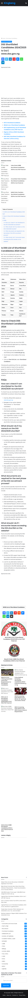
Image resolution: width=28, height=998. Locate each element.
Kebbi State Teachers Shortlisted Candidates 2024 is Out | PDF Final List (18, 194)
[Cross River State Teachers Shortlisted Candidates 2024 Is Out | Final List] (5, 184)
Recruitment (5, 928)
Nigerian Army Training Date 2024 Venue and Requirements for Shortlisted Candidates (6, 681)
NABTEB (4, 968)
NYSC (3, 958)
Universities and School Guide (9, 923)
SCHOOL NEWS (6, 951)
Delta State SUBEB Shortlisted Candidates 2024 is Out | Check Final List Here (7, 828)
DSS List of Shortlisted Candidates (14, 607)
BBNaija (4, 948)
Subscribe (6, 985)
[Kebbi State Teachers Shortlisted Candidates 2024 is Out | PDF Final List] (5, 197)
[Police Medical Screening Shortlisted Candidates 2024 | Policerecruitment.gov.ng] (21, 672)
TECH (3, 946)
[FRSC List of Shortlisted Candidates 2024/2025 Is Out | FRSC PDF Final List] (7, 691)
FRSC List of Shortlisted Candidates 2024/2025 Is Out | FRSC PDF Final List (6, 700)
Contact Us (15, 995)
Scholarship (5, 963)
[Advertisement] (14, 22)
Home (3, 38)
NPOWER (4, 941)
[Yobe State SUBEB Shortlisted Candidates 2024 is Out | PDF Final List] (5, 170)
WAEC (3, 961)
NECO (3, 966)
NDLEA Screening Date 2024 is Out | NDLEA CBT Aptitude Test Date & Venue (20, 698)
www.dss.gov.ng (8, 400)
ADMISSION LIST (6, 933)
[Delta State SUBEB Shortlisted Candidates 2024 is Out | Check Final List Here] (7, 765)
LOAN (3, 956)
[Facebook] (4, 612)
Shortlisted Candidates (11, 38)
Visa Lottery (5, 953)
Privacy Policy (22, 995)
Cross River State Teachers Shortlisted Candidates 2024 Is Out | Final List (18, 181)
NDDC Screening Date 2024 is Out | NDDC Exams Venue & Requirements (21, 709)
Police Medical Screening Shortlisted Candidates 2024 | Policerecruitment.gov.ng (20, 681)
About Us (9, 995)
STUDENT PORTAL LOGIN (8, 938)
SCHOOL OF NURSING (7, 936)
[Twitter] (7, 612)
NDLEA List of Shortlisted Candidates (14, 125)
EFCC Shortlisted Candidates (12, 122)
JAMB (3, 943)
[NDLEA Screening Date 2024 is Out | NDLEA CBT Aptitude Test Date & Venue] (21, 691)
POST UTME (5, 926)
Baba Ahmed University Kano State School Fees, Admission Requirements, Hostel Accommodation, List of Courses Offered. (13, 888)
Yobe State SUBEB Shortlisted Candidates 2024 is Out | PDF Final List (18, 167)
